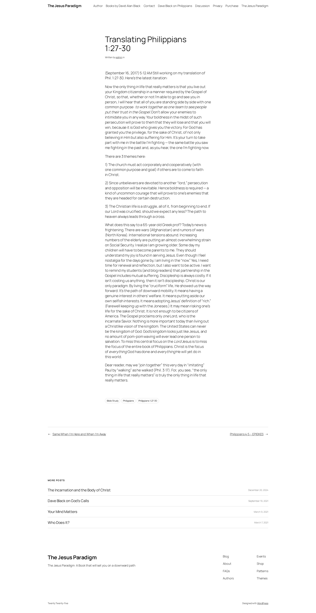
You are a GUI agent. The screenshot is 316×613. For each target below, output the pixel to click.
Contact (149, 6)
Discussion (202, 6)
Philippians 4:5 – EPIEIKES (246, 434)
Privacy (217, 6)
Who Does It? (59, 523)
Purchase (231, 6)
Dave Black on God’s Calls (68, 501)
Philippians (128, 400)
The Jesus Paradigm (64, 5)
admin (119, 57)
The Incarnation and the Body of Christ (79, 490)
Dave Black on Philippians (175, 6)
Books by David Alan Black (123, 6)
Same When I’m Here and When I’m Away (79, 434)
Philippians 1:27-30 (147, 400)
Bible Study (112, 400)
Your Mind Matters (62, 512)
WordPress (262, 603)
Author (98, 6)
